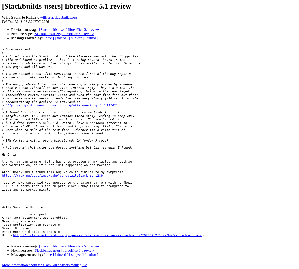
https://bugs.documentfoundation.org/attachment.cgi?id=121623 (62, 105)
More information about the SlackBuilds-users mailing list (44, 265)
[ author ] (91, 38)
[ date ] (49, 38)
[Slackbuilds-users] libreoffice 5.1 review (69, 30)
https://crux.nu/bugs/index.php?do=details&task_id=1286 (52, 175)
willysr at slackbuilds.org (58, 17)
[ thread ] (61, 38)
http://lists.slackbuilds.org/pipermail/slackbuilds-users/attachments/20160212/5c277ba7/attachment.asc (107, 235)
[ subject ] (76, 38)
